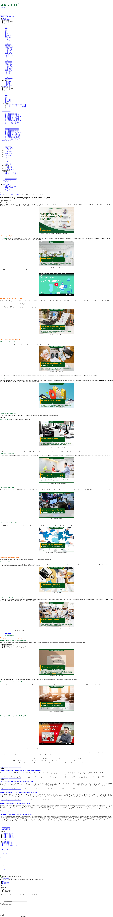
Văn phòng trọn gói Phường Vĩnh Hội (12, 133)
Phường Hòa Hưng (8, 64)
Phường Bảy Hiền (8, 65)
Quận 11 (6, 34)
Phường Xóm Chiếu (8, 61)
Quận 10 (6, 33)
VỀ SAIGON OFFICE (6, 180)
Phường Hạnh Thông (9, 78)
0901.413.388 (11, 871)
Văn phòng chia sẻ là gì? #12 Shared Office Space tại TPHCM (15, 803)
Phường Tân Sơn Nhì (9, 58)
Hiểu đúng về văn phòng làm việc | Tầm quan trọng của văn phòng (16, 781)
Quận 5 (6, 29)
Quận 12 (6, 102)
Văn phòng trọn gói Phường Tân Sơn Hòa (12, 119)
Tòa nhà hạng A (8, 81)
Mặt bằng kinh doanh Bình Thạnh (11, 178)
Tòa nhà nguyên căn (8, 85)
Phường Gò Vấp (8, 73)
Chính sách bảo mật (6, 882)
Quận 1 (6, 24)
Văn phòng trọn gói (6, 86)
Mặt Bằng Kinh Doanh (6, 140)
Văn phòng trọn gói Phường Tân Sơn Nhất (13, 120)
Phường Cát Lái (8, 69)
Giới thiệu (6, 181)
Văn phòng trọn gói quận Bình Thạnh (9, 837)
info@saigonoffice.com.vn (8, 868)
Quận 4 (6, 28)
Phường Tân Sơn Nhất (9, 57)
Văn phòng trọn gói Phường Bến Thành (12, 122)
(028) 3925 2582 (8, 864)
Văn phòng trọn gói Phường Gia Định (12, 129)
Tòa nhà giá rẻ (7, 84)
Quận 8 (6, 31)
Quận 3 (6, 27)
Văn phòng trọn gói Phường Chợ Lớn (12, 139)
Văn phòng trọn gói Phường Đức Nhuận (12, 134)
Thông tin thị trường (8, 188)
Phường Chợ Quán (8, 77)
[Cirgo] (15, 104)
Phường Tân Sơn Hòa (9, 47)
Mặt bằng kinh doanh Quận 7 (10, 175)
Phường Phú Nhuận (8, 48)
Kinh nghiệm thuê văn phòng (10, 186)
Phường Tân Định (8, 45)
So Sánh (3, 850)
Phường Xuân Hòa (8, 42)
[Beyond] (6, 109)
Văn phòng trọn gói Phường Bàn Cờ (11, 124)
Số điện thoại (2, 904)
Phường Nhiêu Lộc (8, 62)
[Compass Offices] (15, 108)
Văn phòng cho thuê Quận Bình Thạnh (9, 845)
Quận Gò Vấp (7, 36)
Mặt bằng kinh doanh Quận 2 (10, 173)
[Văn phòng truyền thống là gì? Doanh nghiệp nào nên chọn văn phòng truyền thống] (10, 767)
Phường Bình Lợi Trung (9, 67)
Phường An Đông (8, 72)
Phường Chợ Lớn (8, 71)
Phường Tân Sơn (8, 164)
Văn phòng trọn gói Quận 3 (7, 835)
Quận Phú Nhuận (8, 37)
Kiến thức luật (7, 189)
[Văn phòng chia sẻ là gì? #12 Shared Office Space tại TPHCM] (10, 800)
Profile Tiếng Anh (10, 878)
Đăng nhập (2, 15)
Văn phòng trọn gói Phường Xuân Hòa (12, 114)
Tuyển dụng (7, 182)
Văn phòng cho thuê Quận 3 (7, 843)
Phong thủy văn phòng (9, 187)
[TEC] (15, 106)
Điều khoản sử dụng (6, 883)
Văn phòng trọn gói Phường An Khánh (12, 117)
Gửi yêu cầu (23, 916)
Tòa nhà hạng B (8, 82)
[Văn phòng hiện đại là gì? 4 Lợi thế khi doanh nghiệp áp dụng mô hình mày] (10, 789)
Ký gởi (3, 851)
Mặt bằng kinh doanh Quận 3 (10, 174)
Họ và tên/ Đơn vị (3, 902)
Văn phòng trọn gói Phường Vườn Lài (12, 137)
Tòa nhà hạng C (8, 83)
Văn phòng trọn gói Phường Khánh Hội (12, 138)
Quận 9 (6, 32)
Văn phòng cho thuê (6, 19)
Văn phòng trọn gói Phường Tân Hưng (12, 123)
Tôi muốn (2, 900)
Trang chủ (4, 18)
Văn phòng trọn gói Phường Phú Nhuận (12, 121)
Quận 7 (6, 30)
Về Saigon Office (5, 849)
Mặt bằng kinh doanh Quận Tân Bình (12, 176)
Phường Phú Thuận (8, 75)
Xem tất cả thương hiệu (6, 111)
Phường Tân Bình (8, 63)
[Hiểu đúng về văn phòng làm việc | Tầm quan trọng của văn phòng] (10, 778)
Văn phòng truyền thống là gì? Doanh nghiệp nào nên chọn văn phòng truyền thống (20, 770)
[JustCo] (15, 107)
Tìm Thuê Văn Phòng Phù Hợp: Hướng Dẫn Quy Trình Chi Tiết (16, 814)
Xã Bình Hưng (7, 79)
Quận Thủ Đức (7, 39)
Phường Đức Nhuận (8, 54)
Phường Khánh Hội (8, 70)
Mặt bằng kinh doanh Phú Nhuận (11, 179)
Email (1, 903)
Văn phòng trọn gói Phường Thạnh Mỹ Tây (13, 116)
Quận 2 (6, 25)
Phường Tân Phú (8, 56)
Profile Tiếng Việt (3, 878)
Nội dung (2, 914)
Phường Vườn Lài (8, 68)
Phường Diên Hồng (8, 74)
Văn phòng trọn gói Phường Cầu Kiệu (12, 128)
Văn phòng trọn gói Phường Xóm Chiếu (12, 136)
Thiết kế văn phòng (8, 190)
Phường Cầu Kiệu (8, 59)
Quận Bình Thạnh (8, 35)
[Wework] (15, 105)
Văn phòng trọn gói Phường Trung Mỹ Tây (13, 125)
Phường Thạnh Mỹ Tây (9, 46)
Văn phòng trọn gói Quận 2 (7, 834)
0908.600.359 (5, 871)
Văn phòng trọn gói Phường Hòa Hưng (12, 130)
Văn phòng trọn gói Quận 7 (7, 836)
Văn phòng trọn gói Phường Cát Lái (11, 131)
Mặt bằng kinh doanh (6, 829)
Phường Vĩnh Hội (8, 155)
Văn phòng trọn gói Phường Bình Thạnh (12, 135)
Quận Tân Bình (8, 40)
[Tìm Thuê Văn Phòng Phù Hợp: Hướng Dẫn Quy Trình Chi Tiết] (10, 810)
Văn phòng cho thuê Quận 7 (7, 844)
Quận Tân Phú (7, 38)
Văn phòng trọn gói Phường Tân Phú (12, 118)
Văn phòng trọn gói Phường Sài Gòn (11, 113)
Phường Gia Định (8, 52)
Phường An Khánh (8, 50)
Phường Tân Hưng (8, 66)
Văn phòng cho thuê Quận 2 (7, 842)
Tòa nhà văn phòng (8, 185)
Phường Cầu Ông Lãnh (9, 55)
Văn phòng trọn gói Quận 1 (7, 833)
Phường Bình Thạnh (8, 53)
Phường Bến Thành (8, 49)
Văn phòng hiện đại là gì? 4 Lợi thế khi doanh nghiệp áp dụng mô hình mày (18, 792)
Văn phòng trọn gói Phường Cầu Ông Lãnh (13, 132)
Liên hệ (6, 183)
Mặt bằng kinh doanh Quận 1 (10, 172)
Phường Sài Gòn (8, 44)
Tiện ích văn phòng (6, 184)
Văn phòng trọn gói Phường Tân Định (12, 115)
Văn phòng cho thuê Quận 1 (7, 841)
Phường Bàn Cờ (8, 51)
